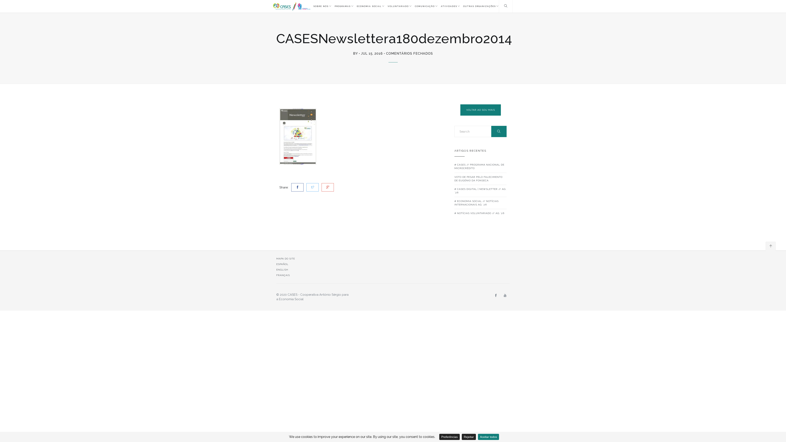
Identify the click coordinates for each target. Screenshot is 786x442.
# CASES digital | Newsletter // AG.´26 (480, 191)
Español (282, 264)
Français (283, 275)
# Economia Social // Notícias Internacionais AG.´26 (476, 203)
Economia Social (369, 6)
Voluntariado (398, 6)
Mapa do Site (285, 258)
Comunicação (425, 6)
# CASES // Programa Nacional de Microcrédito (479, 166)
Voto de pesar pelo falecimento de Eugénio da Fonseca (478, 179)
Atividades (449, 6)
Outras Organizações (479, 6)
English (282, 269)
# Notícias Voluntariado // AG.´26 (479, 213)
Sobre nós (321, 6)
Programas (343, 6)
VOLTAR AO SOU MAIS (480, 109)
